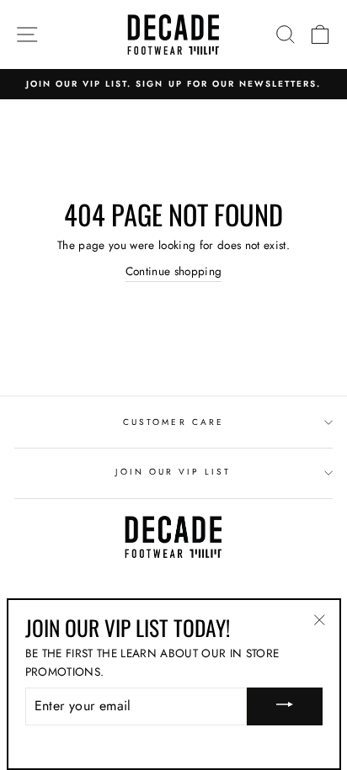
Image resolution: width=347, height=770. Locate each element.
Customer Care (173, 422)
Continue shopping (173, 271)
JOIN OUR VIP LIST (173, 471)
